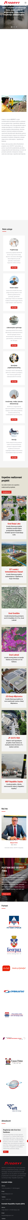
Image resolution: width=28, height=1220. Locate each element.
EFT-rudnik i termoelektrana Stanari (14, 570)
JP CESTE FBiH (14, 738)
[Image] (14, 242)
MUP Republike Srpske (14, 782)
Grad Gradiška (14, 613)
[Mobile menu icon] (25, 3)
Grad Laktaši (14, 655)
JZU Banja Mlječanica (14, 696)
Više (5, 1151)
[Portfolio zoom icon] (14, 508)
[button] (3, 833)
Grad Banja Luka (14, 524)
